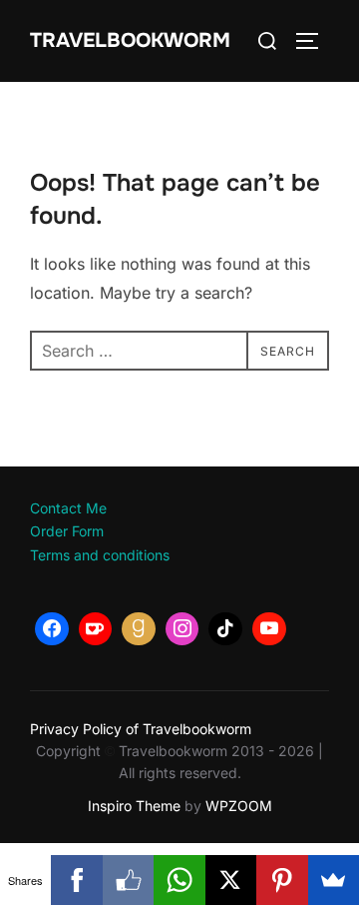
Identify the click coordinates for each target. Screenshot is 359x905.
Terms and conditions (100, 554)
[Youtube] (269, 629)
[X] (230, 880)
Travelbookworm (130, 40)
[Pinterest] (281, 880)
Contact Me (68, 507)
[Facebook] (52, 629)
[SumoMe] (333, 880)
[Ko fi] (96, 629)
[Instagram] (182, 629)
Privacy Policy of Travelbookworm (140, 728)
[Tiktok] (225, 629)
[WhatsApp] (179, 880)
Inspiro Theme (134, 805)
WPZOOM (238, 805)
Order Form (67, 530)
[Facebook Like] (128, 880)
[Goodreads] (139, 629)
